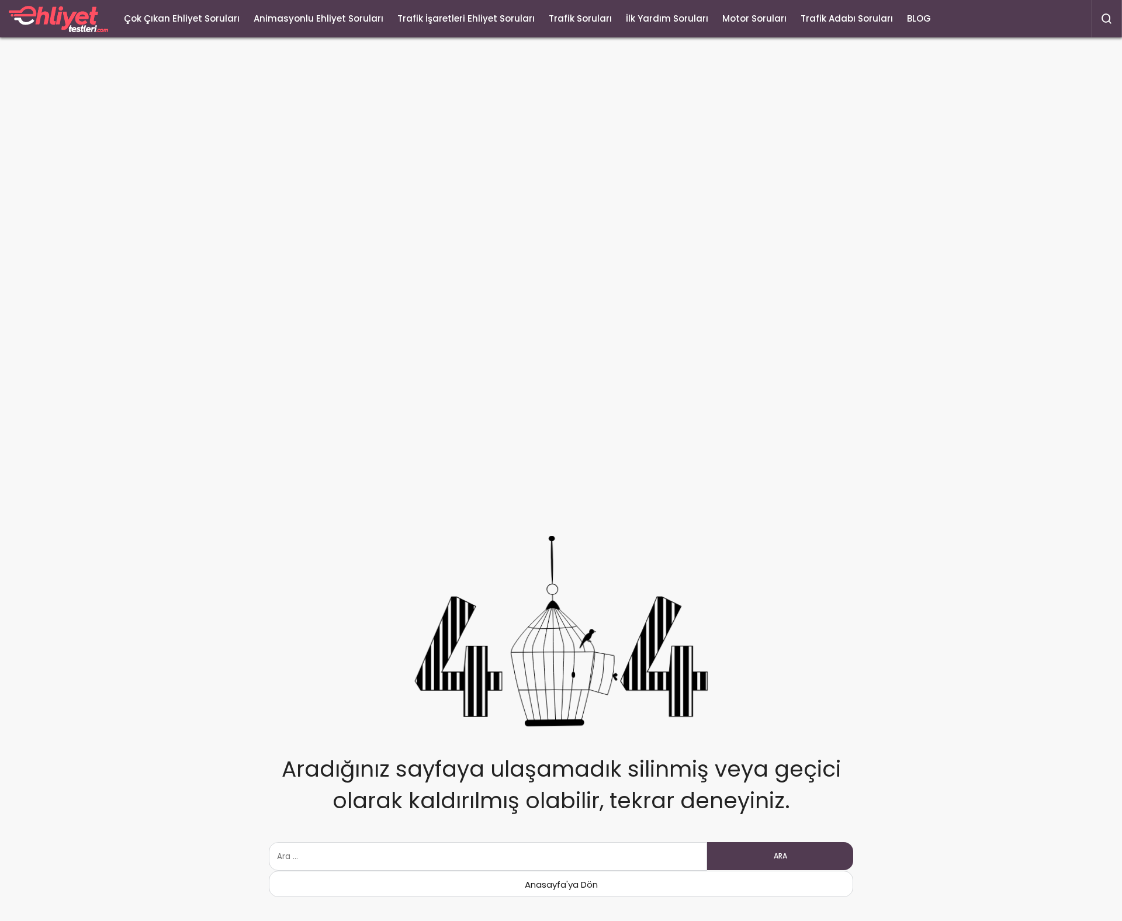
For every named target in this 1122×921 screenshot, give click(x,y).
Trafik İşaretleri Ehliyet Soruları (466, 18)
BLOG (919, 18)
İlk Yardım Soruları (667, 18)
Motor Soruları (754, 18)
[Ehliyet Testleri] (58, 19)
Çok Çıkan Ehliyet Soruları (182, 18)
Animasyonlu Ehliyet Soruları (318, 18)
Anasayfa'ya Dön (561, 884)
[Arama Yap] (1106, 19)
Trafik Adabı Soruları (847, 18)
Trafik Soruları (580, 18)
